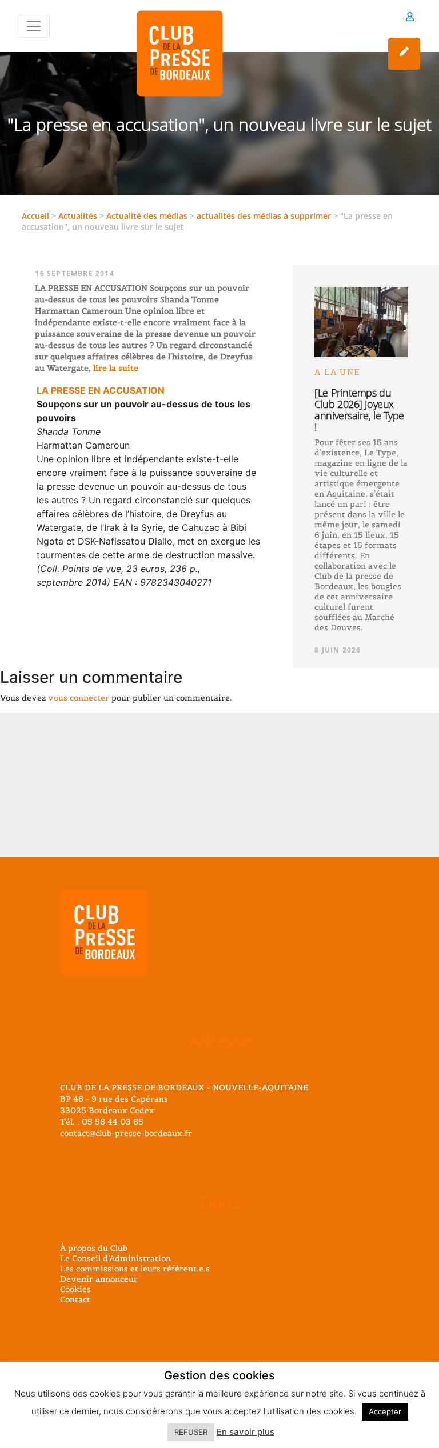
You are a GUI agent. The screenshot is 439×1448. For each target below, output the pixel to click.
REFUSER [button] (190, 1432)
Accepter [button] (385, 1411)
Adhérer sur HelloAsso (404, 54)
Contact (75, 1299)
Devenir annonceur (99, 1279)
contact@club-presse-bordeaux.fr (126, 1133)
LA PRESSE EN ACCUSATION (101, 390)
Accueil (35, 215)
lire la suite (114, 368)
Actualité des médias (146, 215)
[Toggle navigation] (34, 26)
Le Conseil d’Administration (115, 1258)
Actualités (77, 215)
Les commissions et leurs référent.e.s (135, 1268)
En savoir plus (245, 1431)
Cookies (75, 1289)
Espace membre (409, 18)
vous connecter (78, 698)
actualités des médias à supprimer (264, 215)
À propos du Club (93, 1248)
